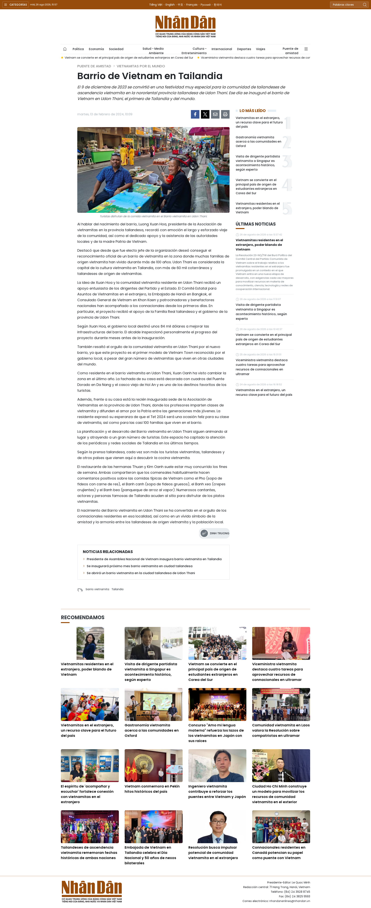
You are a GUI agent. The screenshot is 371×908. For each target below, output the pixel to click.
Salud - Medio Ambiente (153, 50)
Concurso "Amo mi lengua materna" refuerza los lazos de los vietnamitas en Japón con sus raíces (216, 733)
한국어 (218, 5)
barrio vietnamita (97, 589)
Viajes (260, 49)
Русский (206, 5)
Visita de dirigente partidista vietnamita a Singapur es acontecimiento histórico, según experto (258, 163)
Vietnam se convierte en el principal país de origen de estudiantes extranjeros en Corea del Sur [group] (129, 58)
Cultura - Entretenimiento (194, 50)
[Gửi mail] (215, 114)
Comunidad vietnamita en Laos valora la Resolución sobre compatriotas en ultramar (281, 730)
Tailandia (117, 589)
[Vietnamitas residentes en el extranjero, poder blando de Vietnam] (90, 643)
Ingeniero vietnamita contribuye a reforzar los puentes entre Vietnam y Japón (217, 791)
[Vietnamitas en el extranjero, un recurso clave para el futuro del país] (90, 704)
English (170, 5)
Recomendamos (83, 617)
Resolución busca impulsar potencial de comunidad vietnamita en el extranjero (213, 852)
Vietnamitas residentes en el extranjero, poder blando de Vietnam (258, 208)
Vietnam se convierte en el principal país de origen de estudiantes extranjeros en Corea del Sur (256, 186)
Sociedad (116, 49)
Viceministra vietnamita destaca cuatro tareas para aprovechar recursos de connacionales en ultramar (262, 367)
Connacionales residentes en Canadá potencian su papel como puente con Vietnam (278, 852)
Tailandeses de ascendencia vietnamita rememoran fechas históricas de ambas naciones (89, 852)
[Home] (65, 49)
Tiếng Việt (156, 5)
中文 (180, 5)
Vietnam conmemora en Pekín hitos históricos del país (152, 789)
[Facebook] (195, 114)
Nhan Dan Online (185, 26)
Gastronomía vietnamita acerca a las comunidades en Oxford (258, 141)
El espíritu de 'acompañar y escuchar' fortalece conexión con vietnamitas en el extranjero (87, 794)
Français (191, 5)
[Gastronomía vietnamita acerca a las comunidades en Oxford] (154, 704)
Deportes (244, 49)
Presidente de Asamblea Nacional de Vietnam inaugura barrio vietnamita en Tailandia (154, 559)
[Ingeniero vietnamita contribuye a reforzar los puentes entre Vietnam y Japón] (217, 765)
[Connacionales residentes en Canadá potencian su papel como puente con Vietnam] (281, 826)
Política (78, 49)
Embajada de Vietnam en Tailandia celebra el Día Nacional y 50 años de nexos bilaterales (150, 855)
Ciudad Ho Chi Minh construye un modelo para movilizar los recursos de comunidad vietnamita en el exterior (279, 794)
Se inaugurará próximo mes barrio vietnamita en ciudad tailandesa (139, 566)
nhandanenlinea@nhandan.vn (289, 901)
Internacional (222, 49)
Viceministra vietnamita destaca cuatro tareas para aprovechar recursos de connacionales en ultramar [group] (271, 58)
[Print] (225, 114)
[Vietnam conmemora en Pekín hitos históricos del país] (154, 765)
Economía (96, 49)
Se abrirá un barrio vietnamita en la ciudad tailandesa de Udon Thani (141, 573)
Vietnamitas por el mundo (141, 66)
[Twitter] (205, 114)
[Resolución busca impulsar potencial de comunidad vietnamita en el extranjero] (217, 826)
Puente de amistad (290, 50)
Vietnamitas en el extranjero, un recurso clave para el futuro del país (259, 122)
